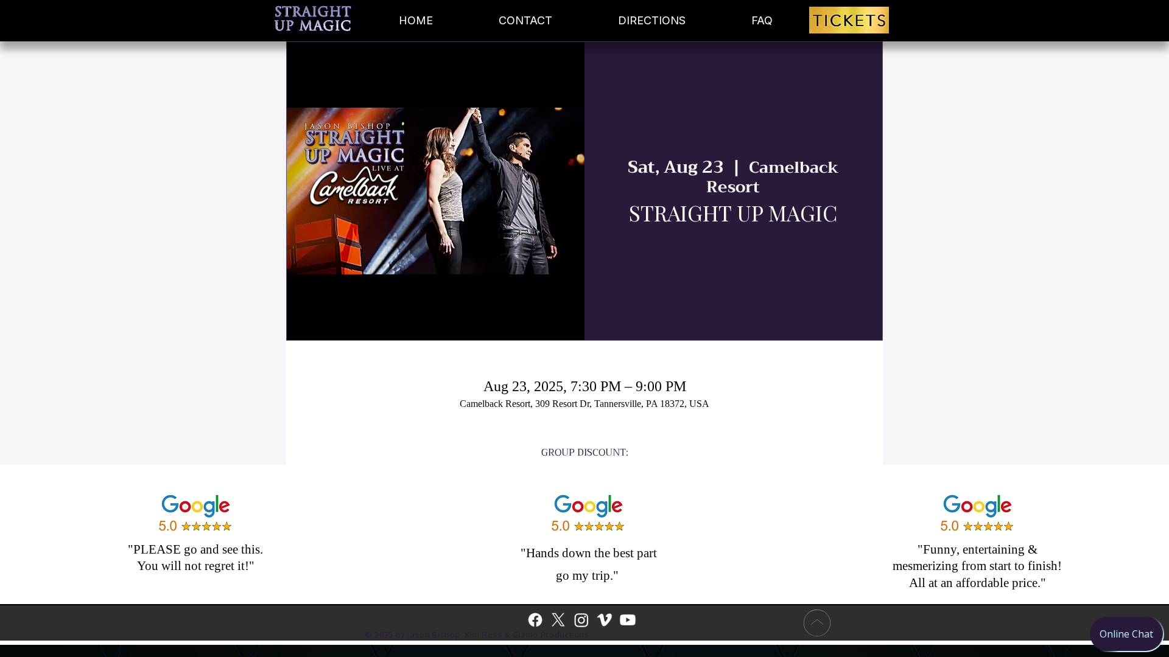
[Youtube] (628, 620)
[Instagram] (581, 620)
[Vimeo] (604, 620)
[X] (558, 620)
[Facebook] (535, 620)
